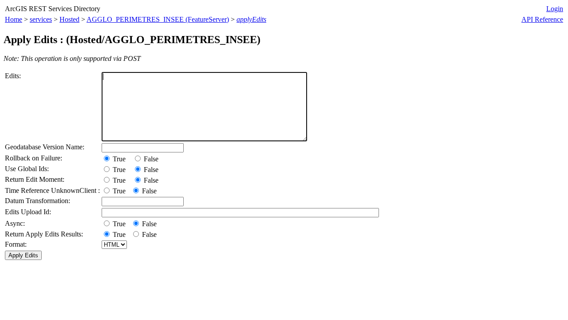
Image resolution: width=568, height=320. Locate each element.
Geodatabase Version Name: (44, 147)
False (150, 159)
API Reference (542, 19)
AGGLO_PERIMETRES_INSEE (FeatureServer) (158, 19)
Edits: (13, 76)
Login (554, 8)
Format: (16, 244)
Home (13, 19)
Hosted (69, 19)
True (121, 159)
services (41, 19)
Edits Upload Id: (28, 212)
